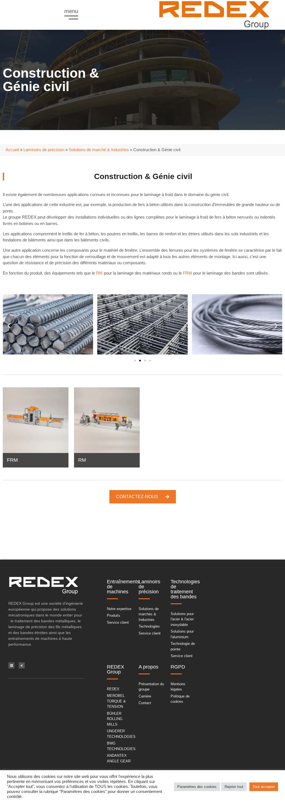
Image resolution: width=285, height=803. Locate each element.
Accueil (12, 149)
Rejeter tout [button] (234, 787)
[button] (9, 325)
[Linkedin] (11, 665)
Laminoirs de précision (43, 149)
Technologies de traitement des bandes (185, 589)
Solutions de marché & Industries (99, 149)
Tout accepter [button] (264, 787)
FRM (187, 273)
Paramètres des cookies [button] (197, 787)
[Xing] (22, 665)
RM (99, 273)
